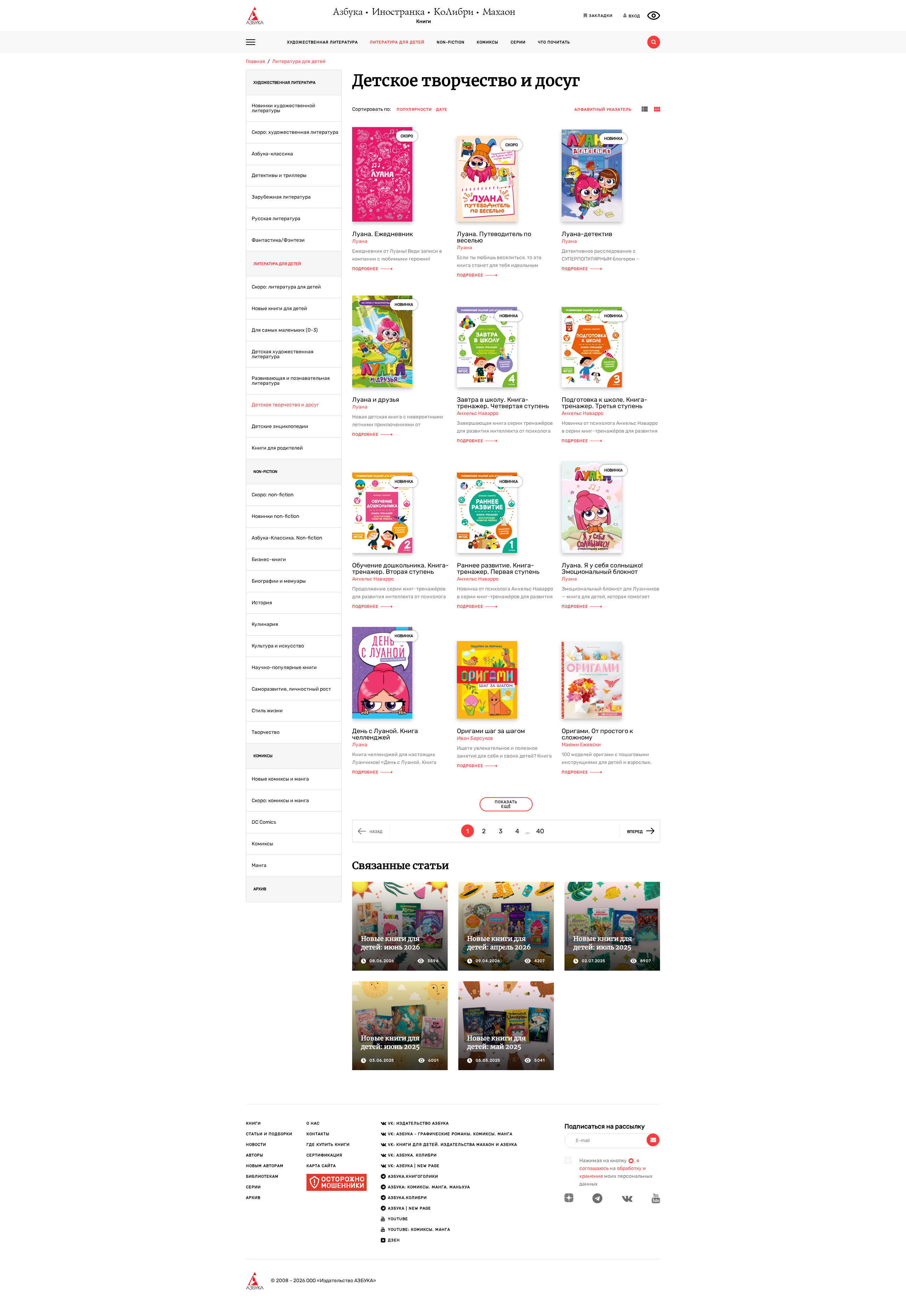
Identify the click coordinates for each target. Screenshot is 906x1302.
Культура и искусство (278, 646)
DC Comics (264, 822)
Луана (359, 241)
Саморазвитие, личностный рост (291, 689)
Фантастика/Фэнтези (278, 240)
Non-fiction (451, 42)
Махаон (498, 12)
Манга (259, 865)
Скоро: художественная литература (295, 132)
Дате (441, 109)
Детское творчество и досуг (285, 404)
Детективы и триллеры (279, 175)
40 (540, 831)
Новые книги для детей (279, 308)
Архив (259, 889)
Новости (256, 1144)
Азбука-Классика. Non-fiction (287, 538)
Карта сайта (321, 1166)
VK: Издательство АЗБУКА (418, 1123)
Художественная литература (322, 42)
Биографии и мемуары (279, 581)
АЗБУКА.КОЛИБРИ (407, 1197)
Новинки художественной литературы (283, 108)
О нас (313, 1123)
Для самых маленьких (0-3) (285, 330)
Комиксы (487, 42)
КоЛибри (453, 12)
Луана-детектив (587, 234)
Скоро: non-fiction (272, 494)
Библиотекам (262, 1176)
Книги (423, 21)
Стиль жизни (267, 710)
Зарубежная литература (281, 197)
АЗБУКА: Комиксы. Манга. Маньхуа (429, 1187)
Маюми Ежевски (581, 745)
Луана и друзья (375, 399)
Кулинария (265, 624)
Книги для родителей (277, 448)
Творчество (266, 732)
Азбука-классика (272, 154)
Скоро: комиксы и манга (280, 800)
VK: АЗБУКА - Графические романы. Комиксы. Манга (450, 1134)
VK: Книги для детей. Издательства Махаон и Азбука (452, 1144)
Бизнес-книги (269, 559)
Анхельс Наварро (478, 413)
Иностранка (397, 12)
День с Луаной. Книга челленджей (385, 734)
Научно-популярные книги (284, 667)
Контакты (317, 1134)
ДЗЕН (394, 1240)
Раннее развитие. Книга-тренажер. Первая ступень (498, 568)
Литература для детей (397, 42)
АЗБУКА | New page (409, 1208)
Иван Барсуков (475, 738)
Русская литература (276, 218)
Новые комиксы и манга (280, 779)
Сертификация (324, 1155)
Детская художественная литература (283, 354)
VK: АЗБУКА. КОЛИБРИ (412, 1155)
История (262, 602)
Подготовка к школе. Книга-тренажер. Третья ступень (604, 402)
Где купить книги (328, 1144)
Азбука (347, 12)
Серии (518, 42)
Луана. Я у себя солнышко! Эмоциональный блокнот (602, 568)
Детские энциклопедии (280, 426)
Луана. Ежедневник (382, 234)
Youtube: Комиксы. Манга (419, 1229)
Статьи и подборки (269, 1134)
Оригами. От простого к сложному (597, 734)
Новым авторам (264, 1166)
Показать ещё (506, 804)
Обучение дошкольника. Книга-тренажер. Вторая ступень (400, 568)
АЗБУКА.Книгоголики (413, 1176)
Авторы (254, 1155)
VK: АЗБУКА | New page (414, 1166)
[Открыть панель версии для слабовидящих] (653, 15)
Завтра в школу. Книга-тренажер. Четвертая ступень (503, 402)
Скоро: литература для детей (286, 287)
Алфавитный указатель (603, 109)
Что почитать (554, 42)
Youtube (398, 1219)
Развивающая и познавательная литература (291, 381)
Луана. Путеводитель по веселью (494, 237)
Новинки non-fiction (275, 516)
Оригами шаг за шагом (491, 731)
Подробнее (365, 269)
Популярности (414, 109)
